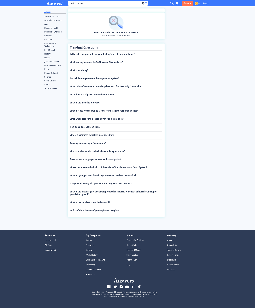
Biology (89, 250)
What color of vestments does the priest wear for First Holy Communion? (106, 86)
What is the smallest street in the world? (90, 202)
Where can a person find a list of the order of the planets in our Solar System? (108, 167)
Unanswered (50, 250)
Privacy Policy (173, 255)
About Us (171, 240)
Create (186, 3)
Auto (46, 24)
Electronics (49, 39)
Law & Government (52, 65)
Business (48, 35)
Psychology (90, 265)
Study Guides (132, 255)
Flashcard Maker (133, 250)
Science (47, 77)
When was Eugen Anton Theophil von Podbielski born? (97, 118)
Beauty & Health (51, 28)
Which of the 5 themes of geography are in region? (95, 210)
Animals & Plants (51, 16)
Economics (90, 274)
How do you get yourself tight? (85, 126)
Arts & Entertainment (53, 20)
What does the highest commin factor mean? (92, 94)
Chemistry (90, 245)
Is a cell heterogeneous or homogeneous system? (94, 78)
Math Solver (131, 260)
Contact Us (172, 245)
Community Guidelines (135, 240)
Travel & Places (50, 88)
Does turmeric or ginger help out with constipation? (96, 159)
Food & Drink (49, 50)
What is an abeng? (79, 70)
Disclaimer (171, 260)
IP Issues (171, 269)
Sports (47, 84)
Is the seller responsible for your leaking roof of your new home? (102, 54)
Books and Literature (53, 32)
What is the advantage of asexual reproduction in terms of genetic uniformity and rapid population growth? (113, 193)
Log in (206, 3)
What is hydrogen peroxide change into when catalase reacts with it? (104, 175)
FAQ (128, 265)
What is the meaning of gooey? (85, 102)
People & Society (51, 73)
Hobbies (47, 58)
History (47, 54)
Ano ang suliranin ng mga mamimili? (88, 143)
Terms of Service (174, 250)
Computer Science (93, 269)
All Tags (48, 245)
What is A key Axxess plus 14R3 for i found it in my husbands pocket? (104, 110)
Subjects (47, 12)
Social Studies (50, 81)
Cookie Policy (172, 265)
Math (46, 69)
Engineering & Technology (50, 44)
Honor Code (131, 245)
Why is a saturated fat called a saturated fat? (92, 135)
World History (91, 255)
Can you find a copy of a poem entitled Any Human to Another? (101, 183)
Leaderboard (50, 240)
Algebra (89, 240)
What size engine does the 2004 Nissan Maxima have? (96, 62)
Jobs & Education (51, 61)
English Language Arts (95, 260)
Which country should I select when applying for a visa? (97, 151)
